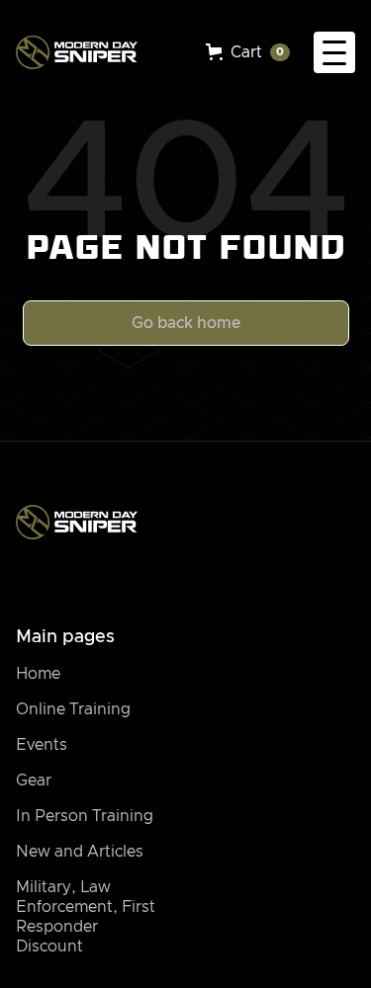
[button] (248, 53)
